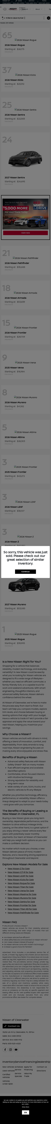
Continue (25, 571)
